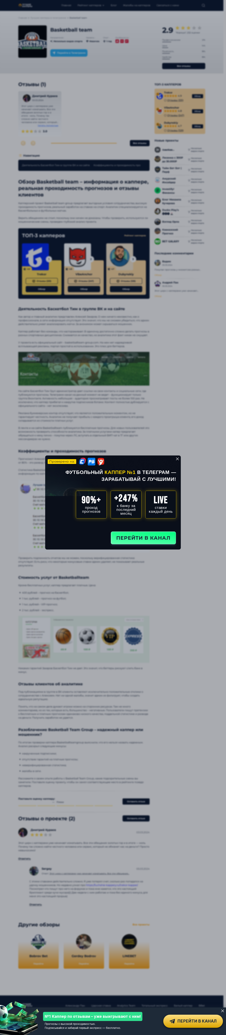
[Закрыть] (222, 1011)
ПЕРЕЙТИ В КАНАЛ (143, 538)
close (177, 459)
